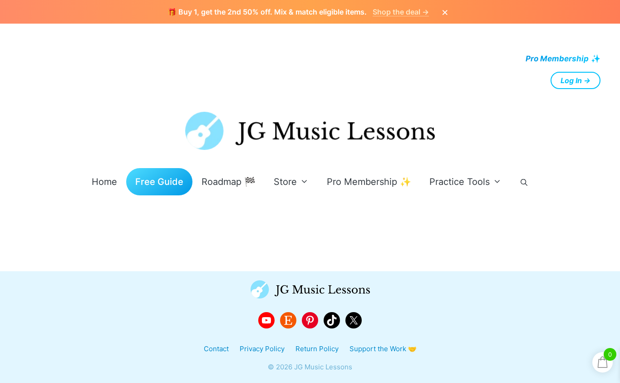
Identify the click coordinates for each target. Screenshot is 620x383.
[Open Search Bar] (524, 182)
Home (104, 181)
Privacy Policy (262, 348)
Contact (216, 348)
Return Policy (317, 348)
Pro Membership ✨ (369, 181)
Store (285, 181)
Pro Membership (557, 58)
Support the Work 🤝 (383, 348)
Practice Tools (459, 181)
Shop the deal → (401, 11)
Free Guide (159, 181)
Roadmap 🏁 (229, 181)
